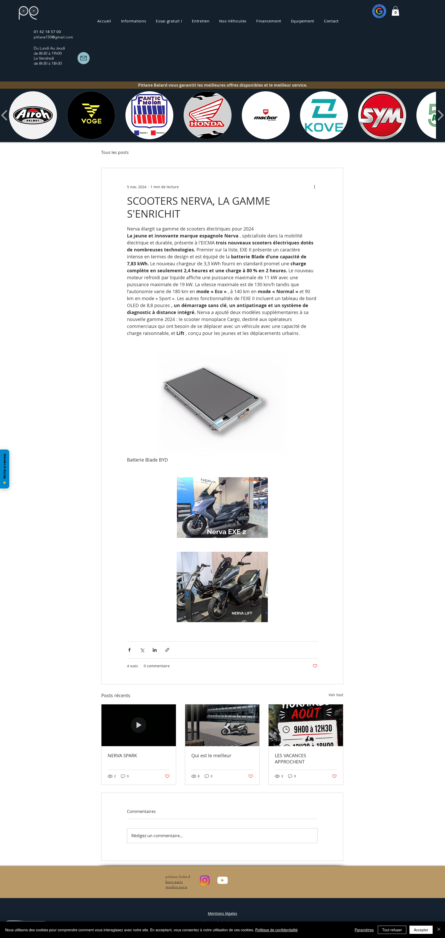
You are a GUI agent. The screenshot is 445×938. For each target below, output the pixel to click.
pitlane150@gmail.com (53, 37)
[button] (200, 21)
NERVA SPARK (122, 755)
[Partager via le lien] (167, 649)
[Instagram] (204, 880)
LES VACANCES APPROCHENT (290, 758)
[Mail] (84, 58)
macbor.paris (176, 887)
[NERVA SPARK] (138, 725)
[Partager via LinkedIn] (154, 649)
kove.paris (174, 881)
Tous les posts (115, 152)
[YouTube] (222, 880)
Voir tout (336, 694)
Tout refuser (392, 929)
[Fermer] (439, 930)
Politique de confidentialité (276, 929)
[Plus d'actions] (314, 187)
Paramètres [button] (364, 929)
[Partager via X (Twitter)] (142, 649)
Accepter (421, 929)
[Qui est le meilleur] (222, 725)
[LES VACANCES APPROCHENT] (306, 725)
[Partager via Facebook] (129, 649)
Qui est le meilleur (211, 755)
